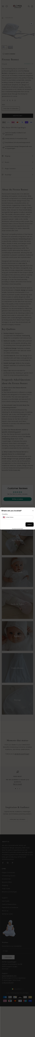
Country (5, 514)
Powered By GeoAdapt (17, 528)
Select (29, 524)
